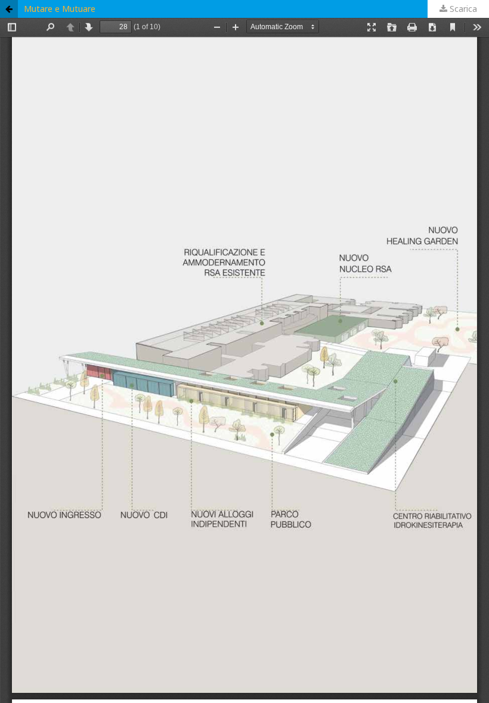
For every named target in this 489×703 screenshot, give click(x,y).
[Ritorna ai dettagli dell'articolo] (9, 9)
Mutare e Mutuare (59, 8)
